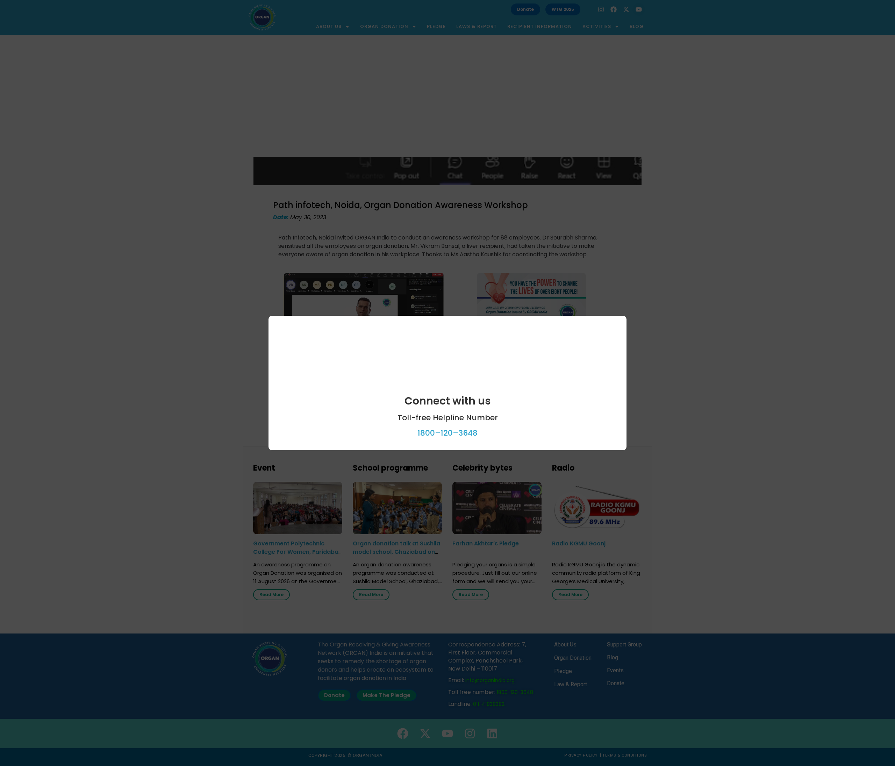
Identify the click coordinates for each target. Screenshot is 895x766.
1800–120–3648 (447, 433)
